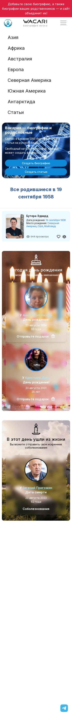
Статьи (16, 112)
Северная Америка (29, 80)
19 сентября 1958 (56, 220)
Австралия (20, 59)
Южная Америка (27, 91)
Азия (13, 37)
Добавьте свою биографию (29, 4)
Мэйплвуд (50, 226)
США (40, 226)
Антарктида (21, 101)
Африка (16, 48)
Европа (16, 69)
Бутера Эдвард (37, 216)
